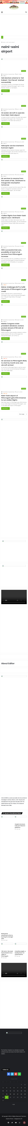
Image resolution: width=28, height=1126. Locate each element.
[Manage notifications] (24, 1122)
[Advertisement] (14, 26)
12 (10, 1091)
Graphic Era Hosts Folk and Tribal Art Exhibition (20, 825)
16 (25, 1091)
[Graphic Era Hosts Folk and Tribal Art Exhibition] (21, 819)
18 (6, 1094)
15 (21, 1091)
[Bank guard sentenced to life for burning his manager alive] (7, 874)
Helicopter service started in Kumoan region (12, 147)
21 (17, 1094)
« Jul (13, 1104)
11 (6, 1091)
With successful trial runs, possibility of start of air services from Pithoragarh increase (11, 253)
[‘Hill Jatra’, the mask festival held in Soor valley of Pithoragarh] (7, 946)
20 (14, 1094)
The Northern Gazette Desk (8, 74)
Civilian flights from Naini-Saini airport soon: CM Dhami (13, 216)
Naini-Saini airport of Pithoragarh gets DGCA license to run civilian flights (13, 398)
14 (17, 1091)
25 (6, 1097)
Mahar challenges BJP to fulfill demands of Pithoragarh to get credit (13, 289)
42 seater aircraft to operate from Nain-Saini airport (12, 114)
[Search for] (26, 12)
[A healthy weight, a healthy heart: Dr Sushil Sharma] (21, 946)
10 (3, 1091)
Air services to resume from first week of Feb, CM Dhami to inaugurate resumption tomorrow (13, 181)
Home (3, 42)
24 (3, 1097)
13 (14, 1091)
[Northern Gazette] (14, 7)
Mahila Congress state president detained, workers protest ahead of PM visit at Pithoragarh (12, 327)
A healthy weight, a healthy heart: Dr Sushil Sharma (20, 952)
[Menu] (2, 12)
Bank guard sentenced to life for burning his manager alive (7, 936)
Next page (21, 414)
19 (10, 1094)
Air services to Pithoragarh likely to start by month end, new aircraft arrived (14, 363)
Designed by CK (18, 1118)
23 (25, 1094)
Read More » (5, 90)
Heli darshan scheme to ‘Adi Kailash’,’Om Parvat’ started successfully (12, 80)
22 (21, 1094)
